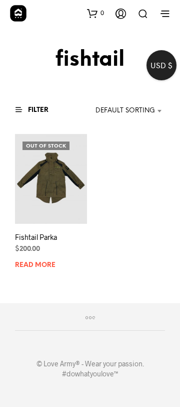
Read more (35, 265)
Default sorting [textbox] (125, 110)
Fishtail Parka (36, 237)
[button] (95, 13)
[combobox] (120, 111)
